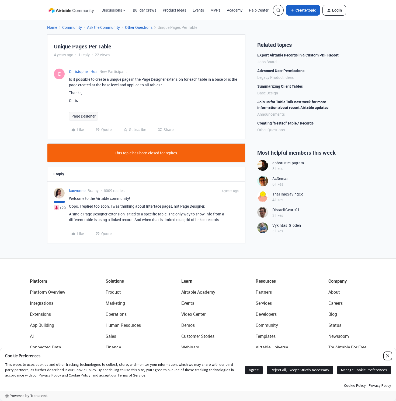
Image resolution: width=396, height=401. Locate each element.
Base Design (267, 92)
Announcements (271, 114)
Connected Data (45, 347)
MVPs (215, 10)
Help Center (259, 10)
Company (337, 281)
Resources (266, 281)
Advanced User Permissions (280, 70)
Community (72, 27)
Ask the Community (103, 27)
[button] (303, 10)
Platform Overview (47, 292)
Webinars (190, 347)
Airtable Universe (272, 347)
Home (52, 27)
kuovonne (77, 190)
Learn (186, 281)
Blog (332, 314)
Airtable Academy (198, 292)
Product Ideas (174, 10)
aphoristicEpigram (288, 162)
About (334, 292)
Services (264, 303)
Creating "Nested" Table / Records (285, 123)
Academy (234, 10)
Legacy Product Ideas (275, 77)
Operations (116, 314)
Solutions (115, 281)
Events (198, 10)
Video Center (193, 314)
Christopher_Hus (83, 71)
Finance (113, 347)
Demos (188, 325)
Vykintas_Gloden (286, 225)
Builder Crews (144, 10)
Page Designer (83, 116)
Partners (264, 292)
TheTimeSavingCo (287, 194)
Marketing (115, 303)
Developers (266, 314)
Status (334, 325)
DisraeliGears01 (286, 209)
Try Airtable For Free (347, 347)
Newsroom (338, 336)
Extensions (40, 314)
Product (113, 292)
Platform (38, 281)
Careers (335, 303)
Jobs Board (267, 61)
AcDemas (280, 178)
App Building (42, 325)
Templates (266, 336)
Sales (111, 336)
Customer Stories (197, 336)
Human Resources (123, 325)
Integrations (41, 303)
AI (32, 336)
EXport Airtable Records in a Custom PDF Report (298, 55)
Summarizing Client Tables (280, 86)
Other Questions (138, 27)
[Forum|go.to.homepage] (71, 10)
